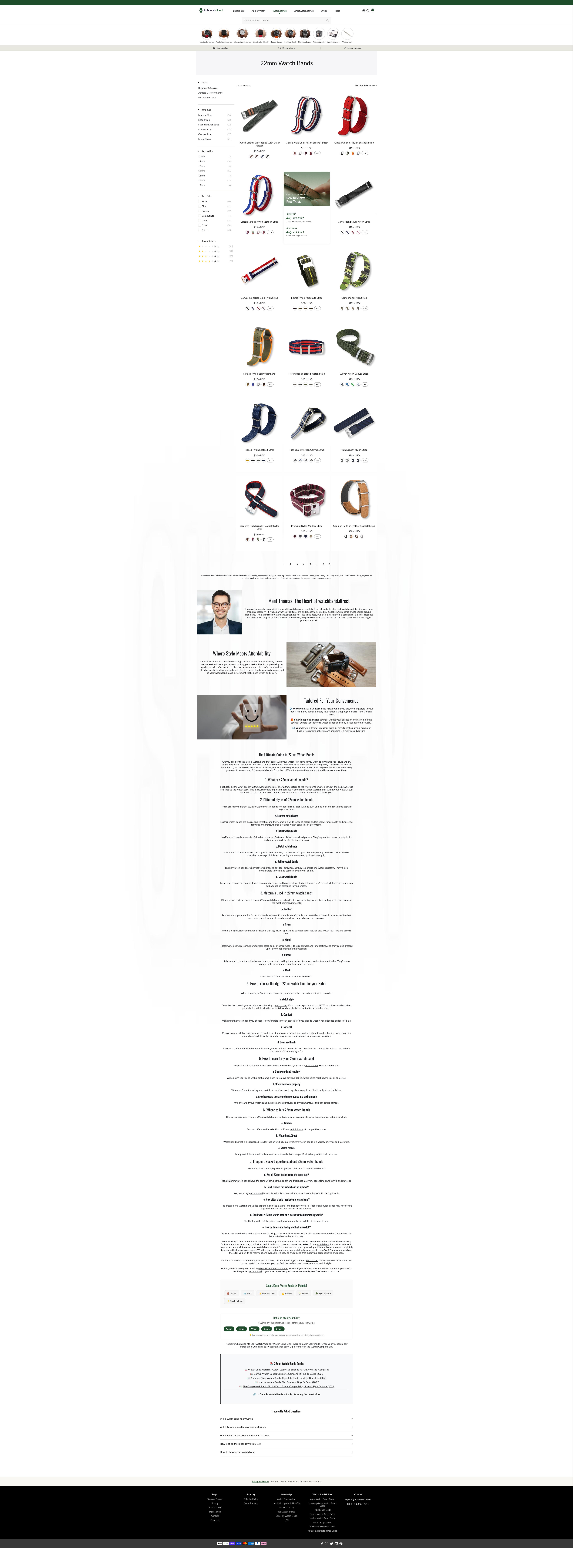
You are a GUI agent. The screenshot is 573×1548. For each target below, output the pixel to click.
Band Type (206, 109)
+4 (365, 153)
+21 (270, 539)
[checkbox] (215, 87)
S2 (347, 308)
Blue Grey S (306, 460)
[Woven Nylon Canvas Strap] (354, 347)
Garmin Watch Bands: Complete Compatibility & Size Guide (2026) (288, 1373)
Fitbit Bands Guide (322, 1510)
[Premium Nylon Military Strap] (307, 499)
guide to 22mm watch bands (273, 1268)
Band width (207, 151)
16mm (229, 1329)
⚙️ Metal (248, 1293)
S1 (342, 308)
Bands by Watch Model (286, 1516)
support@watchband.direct (358, 1499)
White (358, 384)
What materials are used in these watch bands (286, 1435)
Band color (206, 196)
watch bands (296, 1129)
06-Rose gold (258, 308)
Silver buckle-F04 (311, 384)
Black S (295, 460)
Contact (215, 1516)
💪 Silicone (287, 1293)
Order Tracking (251, 1503)
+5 (317, 536)
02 (347, 153)
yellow (247, 460)
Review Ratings (208, 241)
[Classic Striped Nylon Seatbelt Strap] (259, 195)
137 (295, 153)
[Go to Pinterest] (340, 1544)
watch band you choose (249, 1020)
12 (253, 232)
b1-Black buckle (347, 460)
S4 (358, 308)
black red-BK (295, 308)
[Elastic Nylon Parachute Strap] (307, 271)
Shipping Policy (251, 1499)
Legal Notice (215, 1512)
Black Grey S (311, 460)
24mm (279, 1329)
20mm (267, 1329)
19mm (254, 1329)
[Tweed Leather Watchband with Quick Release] (259, 115)
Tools (337, 10)
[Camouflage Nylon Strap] (354, 271)
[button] (366, 85)
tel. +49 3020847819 (358, 1504)
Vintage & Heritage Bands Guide (322, 1531)
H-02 (264, 384)
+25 (317, 153)
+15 (270, 232)
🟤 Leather (232, 1293)
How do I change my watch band (286, 1452)
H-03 (253, 384)
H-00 (258, 384)
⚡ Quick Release (235, 1301)
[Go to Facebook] (322, 1544)
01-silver (342, 232)
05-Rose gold (253, 308)
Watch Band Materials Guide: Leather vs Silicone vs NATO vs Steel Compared (288, 1369)
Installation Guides (250, 1346)
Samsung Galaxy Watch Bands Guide (322, 1504)
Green (267, 156)
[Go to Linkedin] (336, 1544)
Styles (324, 10)
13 (300, 153)
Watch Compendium (321, 1346)
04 (358, 153)
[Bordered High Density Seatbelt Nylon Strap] (259, 499)
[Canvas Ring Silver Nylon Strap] (354, 195)
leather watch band (292, 824)
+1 (270, 460)
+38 (317, 308)
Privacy (215, 1503)
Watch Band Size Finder (285, 1343)
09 (258, 232)
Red (295, 536)
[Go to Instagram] (326, 1544)
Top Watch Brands (286, 1512)
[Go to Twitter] (331, 1544)
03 (353, 153)
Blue (262, 156)
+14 (364, 460)
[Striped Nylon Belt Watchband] (259, 347)
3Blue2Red (253, 539)
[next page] (330, 564)
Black (342, 384)
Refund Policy (215, 1507)
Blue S (300, 460)
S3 (353, 308)
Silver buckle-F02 (306, 384)
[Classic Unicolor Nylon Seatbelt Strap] (354, 115)
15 (311, 153)
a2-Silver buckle (353, 460)
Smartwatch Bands (304, 10)
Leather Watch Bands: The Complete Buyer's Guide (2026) (288, 1382)
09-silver (358, 232)
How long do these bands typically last (286, 1443)
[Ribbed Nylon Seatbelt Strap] (259, 423)
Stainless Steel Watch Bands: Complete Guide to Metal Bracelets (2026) (288, 1377)
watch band (324, 786)
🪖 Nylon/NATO (323, 1293)
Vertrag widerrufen (260, 1481)
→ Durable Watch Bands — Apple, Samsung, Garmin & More (289, 1394)
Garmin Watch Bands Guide (322, 1514)
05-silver (347, 232)
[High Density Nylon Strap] (354, 423)
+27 (270, 384)
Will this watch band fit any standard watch (286, 1427)
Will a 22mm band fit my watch (286, 1418)
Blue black (306, 536)
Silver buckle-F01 (300, 384)
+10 (364, 308)
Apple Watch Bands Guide (322, 1499)
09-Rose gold (264, 308)
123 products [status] (243, 85)
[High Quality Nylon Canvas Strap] (307, 423)
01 (342, 153)
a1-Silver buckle (342, 460)
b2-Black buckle (358, 460)
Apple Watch (258, 10)
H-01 (247, 384)
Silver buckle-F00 (295, 384)
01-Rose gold (247, 308)
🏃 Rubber (304, 1293)
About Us (215, 1520)
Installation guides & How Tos (286, 1503)
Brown (257, 156)
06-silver (353, 232)
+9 (365, 384)
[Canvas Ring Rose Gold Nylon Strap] (259, 271)
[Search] (327, 20)
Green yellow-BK (300, 308)
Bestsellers (238, 10)
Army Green (258, 539)
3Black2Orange (247, 539)
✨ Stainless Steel (267, 1293)
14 (306, 153)
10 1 (264, 232)
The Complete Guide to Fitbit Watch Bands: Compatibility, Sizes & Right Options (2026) (288, 1386)
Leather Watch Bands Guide (322, 1518)
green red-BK (306, 308)
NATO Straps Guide (322, 1522)
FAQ (287, 1520)
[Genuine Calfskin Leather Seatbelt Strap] (354, 499)
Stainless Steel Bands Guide (322, 1526)
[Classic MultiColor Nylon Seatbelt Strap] (307, 115)
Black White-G (311, 308)
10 (247, 232)
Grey (258, 460)
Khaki (251, 156)
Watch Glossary (286, 1507)
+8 (365, 232)
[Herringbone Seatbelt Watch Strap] (307, 347)
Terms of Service (214, 1499)
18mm (242, 1329)
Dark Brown (357, 536)
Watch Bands (280, 10)
